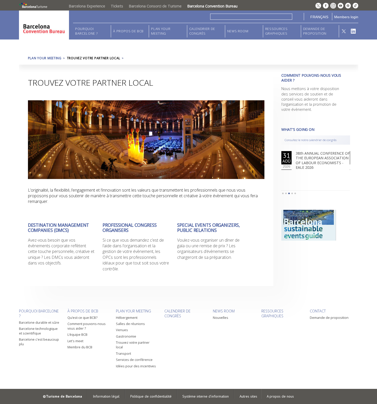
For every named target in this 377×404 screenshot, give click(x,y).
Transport (123, 353)
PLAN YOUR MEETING (160, 31)
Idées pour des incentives (136, 366)
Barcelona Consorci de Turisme (155, 6)
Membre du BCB (79, 347)
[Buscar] (298, 16)
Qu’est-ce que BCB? (82, 317)
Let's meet (75, 341)
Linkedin (353, 31)
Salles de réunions (130, 323)
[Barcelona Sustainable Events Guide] (315, 225)
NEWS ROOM (238, 31)
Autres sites (248, 396)
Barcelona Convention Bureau (212, 6)
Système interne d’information (205, 396)
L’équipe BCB (77, 334)
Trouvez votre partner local (133, 344)
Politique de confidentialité (151, 396)
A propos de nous (280, 396)
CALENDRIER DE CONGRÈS (202, 31)
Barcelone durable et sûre (39, 322)
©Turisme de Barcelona (62, 396)
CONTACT (318, 311)
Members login (346, 17)
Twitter (344, 31)
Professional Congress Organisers (130, 228)
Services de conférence (134, 359)
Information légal (106, 396)
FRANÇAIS (319, 17)
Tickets (117, 6)
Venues (122, 330)
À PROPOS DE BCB (128, 31)
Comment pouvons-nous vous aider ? (86, 326)
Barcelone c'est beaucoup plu (39, 341)
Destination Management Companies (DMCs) (58, 228)
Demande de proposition (314, 31)
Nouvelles (220, 317)
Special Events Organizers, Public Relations (208, 228)
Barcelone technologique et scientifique (38, 331)
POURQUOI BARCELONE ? (86, 31)
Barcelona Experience (87, 6)
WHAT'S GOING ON (297, 129)
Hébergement (126, 317)
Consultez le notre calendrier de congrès (310, 140)
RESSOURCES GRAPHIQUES (276, 31)
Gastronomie (126, 336)
